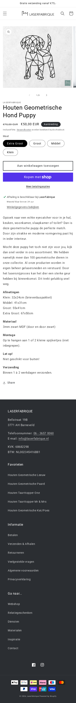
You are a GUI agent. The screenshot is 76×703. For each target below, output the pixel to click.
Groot (37, 143)
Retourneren (16, 552)
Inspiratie (14, 639)
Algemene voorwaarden (23, 570)
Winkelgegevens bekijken (23, 207)
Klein (10, 152)
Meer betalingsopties (38, 186)
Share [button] (11, 382)
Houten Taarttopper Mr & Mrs (27, 501)
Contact (13, 648)
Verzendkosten (24, 130)
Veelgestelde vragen (21, 561)
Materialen (15, 630)
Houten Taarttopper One (24, 492)
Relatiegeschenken (20, 612)
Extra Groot (15, 143)
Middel (55, 143)
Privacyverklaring (19, 579)
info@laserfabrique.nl (34, 438)
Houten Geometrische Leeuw (27, 475)
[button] (5, 13)
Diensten (13, 621)
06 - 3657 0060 (44, 433)
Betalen (13, 535)
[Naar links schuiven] (29, 95)
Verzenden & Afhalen (21, 543)
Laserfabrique (33, 696)
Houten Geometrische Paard (26, 483)
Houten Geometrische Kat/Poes (28, 510)
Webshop (14, 604)
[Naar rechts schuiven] (46, 95)
